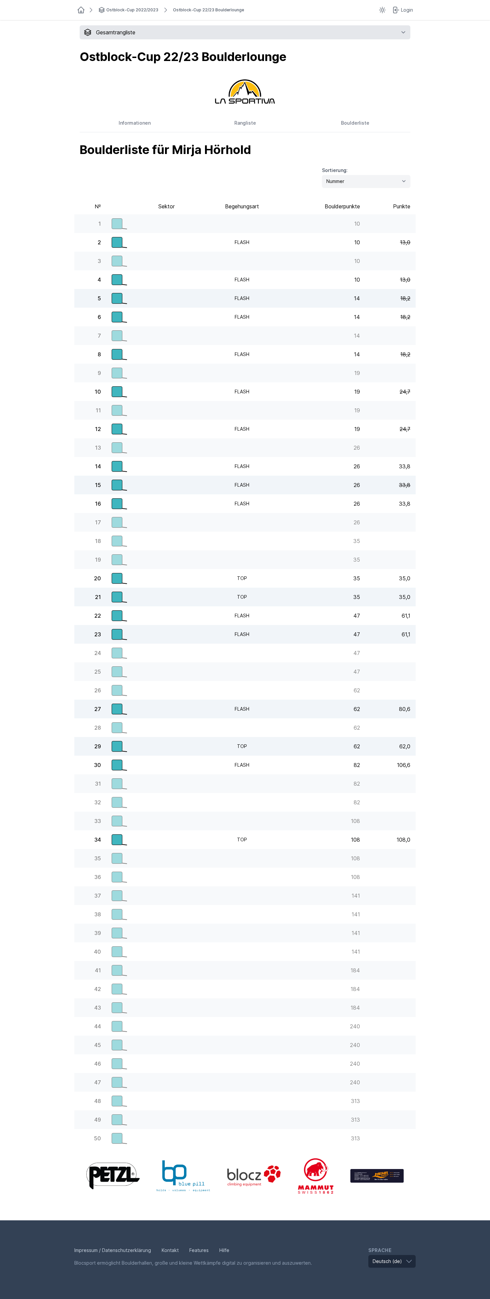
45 (97, 1045)
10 (98, 391)
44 (97, 1026)
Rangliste (245, 123)
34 (97, 839)
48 (97, 1101)
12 (98, 429)
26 (97, 690)
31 (98, 783)
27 (97, 709)
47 (97, 1082)
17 (98, 522)
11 (98, 410)
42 (97, 989)
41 (98, 970)
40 (97, 951)
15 (98, 485)
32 (97, 802)
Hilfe (224, 1250)
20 (97, 578)
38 (97, 914)
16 (98, 503)
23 (97, 634)
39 (97, 933)
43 (97, 1007)
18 (98, 541)
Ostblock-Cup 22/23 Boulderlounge (208, 9)
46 (97, 1063)
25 (97, 671)
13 (98, 447)
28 (97, 727)
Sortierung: (335, 170)
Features (199, 1250)
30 (97, 765)
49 (97, 1119)
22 (97, 615)
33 (97, 821)
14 (98, 466)
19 (98, 559)
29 (97, 746)
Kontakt (170, 1250)
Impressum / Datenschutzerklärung (112, 1250)
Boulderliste (355, 123)
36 (97, 877)
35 (97, 858)
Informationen (135, 123)
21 (98, 597)
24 (97, 653)
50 (97, 1138)
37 (97, 895)
